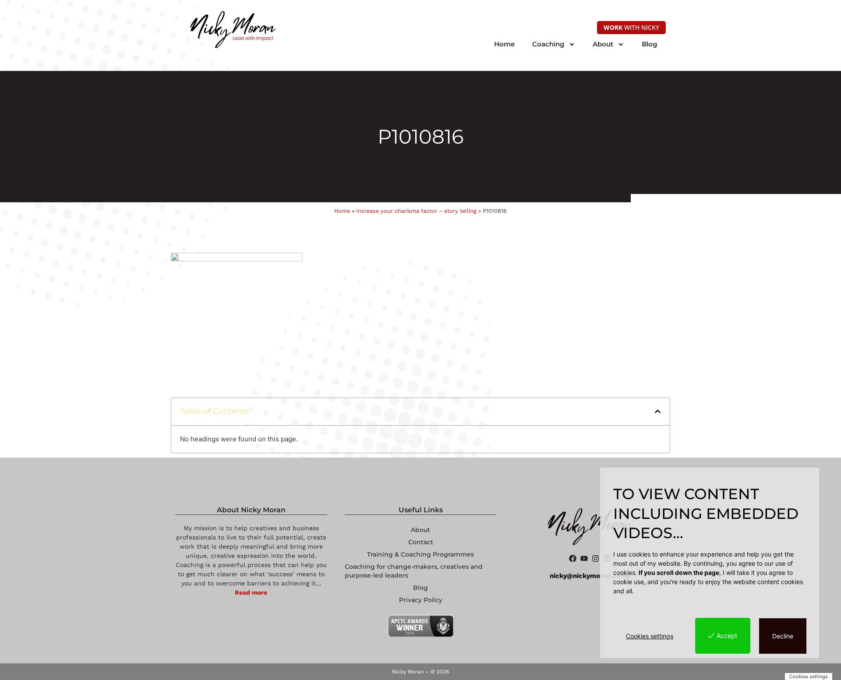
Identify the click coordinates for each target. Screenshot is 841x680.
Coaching (548, 44)
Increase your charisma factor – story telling (416, 211)
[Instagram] (595, 558)
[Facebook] (572, 558)
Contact (420, 542)
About (603, 44)
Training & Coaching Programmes (420, 554)
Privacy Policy (420, 600)
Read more (251, 592)
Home (504, 44)
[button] (657, 411)
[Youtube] (584, 558)
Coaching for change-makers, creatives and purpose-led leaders (414, 571)
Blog (649, 44)
